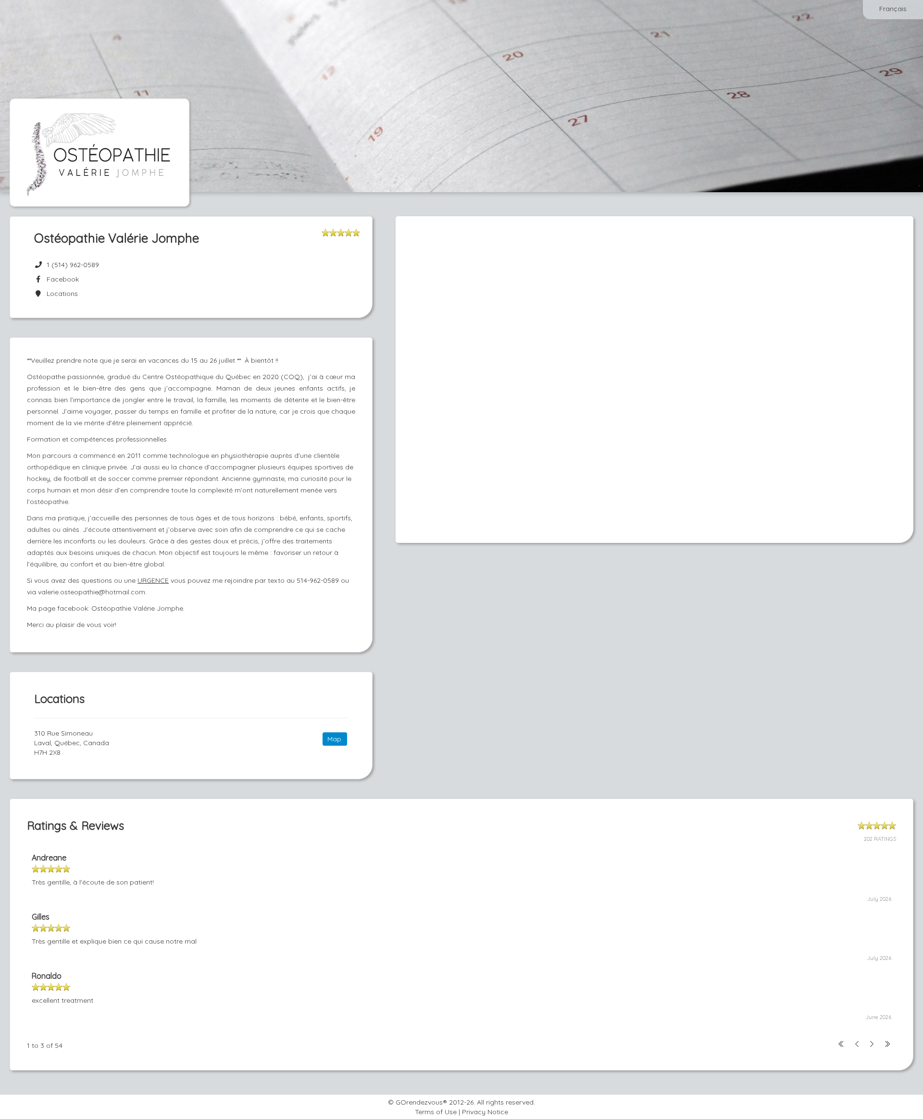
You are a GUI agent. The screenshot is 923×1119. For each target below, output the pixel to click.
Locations (60, 293)
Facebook (61, 279)
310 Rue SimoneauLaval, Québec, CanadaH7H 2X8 (71, 743)
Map (334, 739)
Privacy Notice (485, 1111)
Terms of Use (436, 1111)
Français (893, 8)
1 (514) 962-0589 (73, 264)
